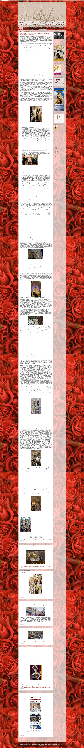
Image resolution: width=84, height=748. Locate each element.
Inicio (32, 738)
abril (55, 152)
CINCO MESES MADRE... (25, 629)
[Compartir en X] (21, 540)
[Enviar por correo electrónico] (20, 540)
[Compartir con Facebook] (22, 540)
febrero (56, 155)
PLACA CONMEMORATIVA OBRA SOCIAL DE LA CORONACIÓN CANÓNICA (35, 602)
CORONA (54, 27)
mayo (56, 151)
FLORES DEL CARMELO (30, 29)
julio (55, 148)
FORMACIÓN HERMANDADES (41, 29)
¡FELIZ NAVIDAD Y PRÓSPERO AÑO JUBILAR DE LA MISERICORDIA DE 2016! (36, 545)
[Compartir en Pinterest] (23, 540)
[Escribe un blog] (21, 540)
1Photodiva (60, 744)
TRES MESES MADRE (24, 693)
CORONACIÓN (26, 27)
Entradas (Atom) (26, 740)
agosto (56, 147)
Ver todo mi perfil (56, 136)
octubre (56, 146)
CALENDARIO (60, 27)
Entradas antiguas (48, 738)
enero (56, 156)
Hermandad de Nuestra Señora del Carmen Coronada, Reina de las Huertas (59, 131)
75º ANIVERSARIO (34, 27)
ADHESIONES (22, 29)
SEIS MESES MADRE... (24, 572)
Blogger (44, 745)
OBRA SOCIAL (40, 27)
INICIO (21, 27)
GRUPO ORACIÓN (48, 27)
